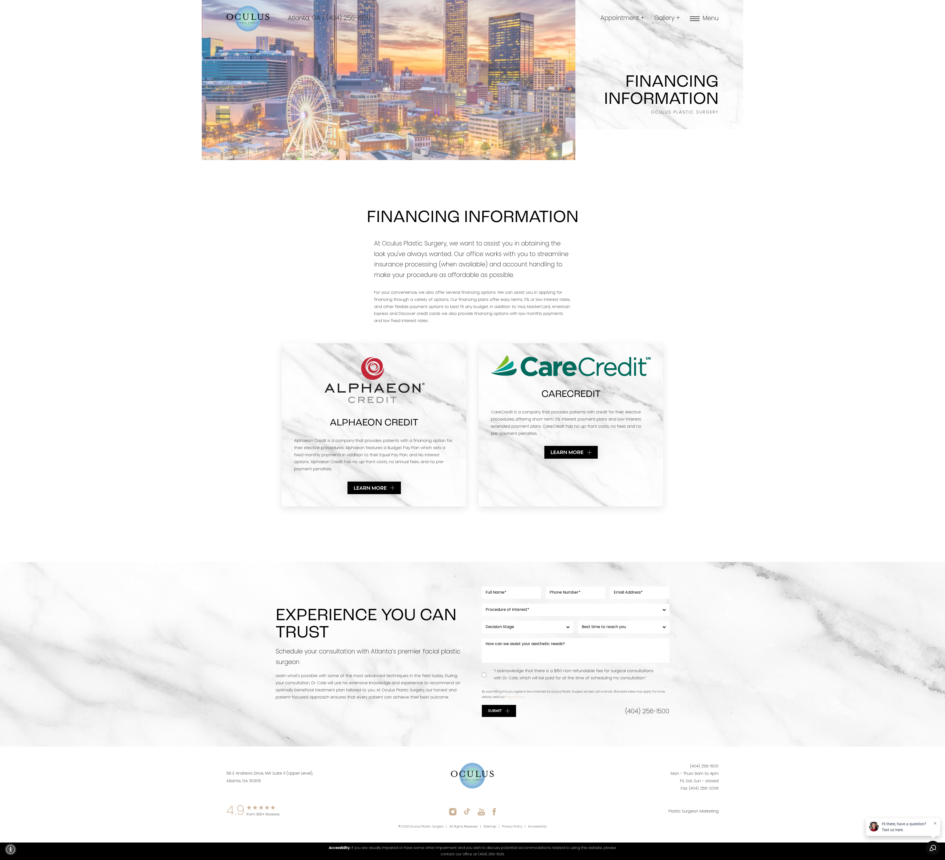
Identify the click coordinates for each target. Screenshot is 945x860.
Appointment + (622, 18)
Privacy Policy (514, 697)
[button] (10, 849)
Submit (495, 711)
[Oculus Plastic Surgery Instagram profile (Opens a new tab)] (453, 811)
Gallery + (667, 18)
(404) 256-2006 (704, 789)
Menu (711, 19)
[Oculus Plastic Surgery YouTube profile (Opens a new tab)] (481, 811)
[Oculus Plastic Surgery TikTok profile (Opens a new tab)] (467, 811)
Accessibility (537, 826)
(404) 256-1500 (348, 18)
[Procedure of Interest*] (576, 610)
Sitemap (489, 826)
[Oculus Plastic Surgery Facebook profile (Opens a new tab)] (494, 811)
